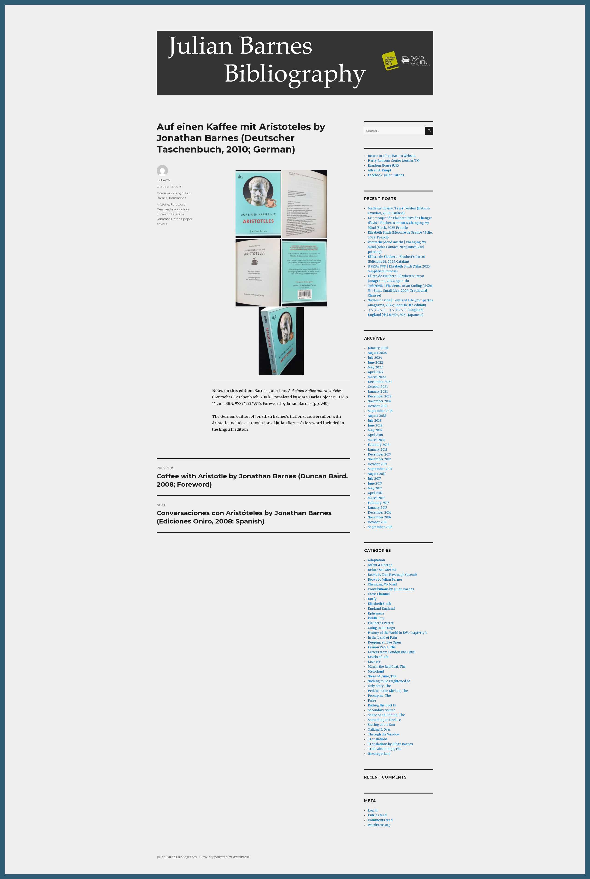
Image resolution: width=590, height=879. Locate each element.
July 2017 (374, 479)
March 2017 (376, 498)
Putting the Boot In (382, 705)
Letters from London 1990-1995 (391, 652)
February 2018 (378, 445)
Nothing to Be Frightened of (389, 681)
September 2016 (380, 527)
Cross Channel (379, 594)
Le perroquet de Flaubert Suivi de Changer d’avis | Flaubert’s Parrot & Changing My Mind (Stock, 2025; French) (400, 223)
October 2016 (377, 522)
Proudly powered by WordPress (225, 857)
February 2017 (378, 503)
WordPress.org (379, 825)
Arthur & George (380, 565)
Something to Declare (384, 720)
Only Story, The (379, 686)
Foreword (178, 204)
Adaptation (376, 560)
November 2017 (379, 459)
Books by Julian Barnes (385, 580)
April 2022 (376, 372)
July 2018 (374, 421)
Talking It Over (379, 730)
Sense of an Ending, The (386, 715)
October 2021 (378, 387)
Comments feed (380, 820)
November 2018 (379, 401)
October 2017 (377, 464)
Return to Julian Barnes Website (392, 156)
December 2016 (379, 512)
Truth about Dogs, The (384, 749)
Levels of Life (378, 657)
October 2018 (377, 406)
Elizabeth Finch (379, 604)
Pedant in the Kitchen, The (388, 691)
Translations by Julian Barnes (390, 744)
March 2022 (377, 377)
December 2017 (379, 454)
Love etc (374, 662)
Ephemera (376, 613)
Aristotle (163, 204)
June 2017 (375, 483)
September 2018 (380, 411)
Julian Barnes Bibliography (177, 857)
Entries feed (377, 815)
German (163, 209)
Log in (373, 810)
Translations (177, 198)
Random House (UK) (383, 166)
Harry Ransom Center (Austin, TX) (393, 161)
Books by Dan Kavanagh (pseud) (392, 575)
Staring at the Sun (381, 725)
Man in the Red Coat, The (387, 667)
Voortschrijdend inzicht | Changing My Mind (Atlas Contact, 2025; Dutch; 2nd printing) (397, 247)
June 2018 (375, 425)
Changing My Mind (382, 584)
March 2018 (376, 440)
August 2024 (377, 353)
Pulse (372, 701)
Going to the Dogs (381, 628)
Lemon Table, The (382, 647)
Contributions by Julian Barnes (391, 589)
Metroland (376, 671)
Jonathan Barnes (169, 219)
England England (381, 609)
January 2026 (378, 348)
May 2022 (375, 367)
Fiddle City (376, 618)
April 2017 (375, 493)
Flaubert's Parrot (380, 623)
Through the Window (384, 734)
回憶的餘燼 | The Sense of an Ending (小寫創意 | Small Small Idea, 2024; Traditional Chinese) (400, 290)
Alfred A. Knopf (379, 170)
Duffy (372, 599)
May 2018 (375, 430)
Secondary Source (381, 710)
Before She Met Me (382, 570)
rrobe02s (163, 180)
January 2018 (377, 450)
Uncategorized (379, 754)
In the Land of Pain (382, 638)
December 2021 (380, 382)
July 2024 (375, 358)
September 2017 (380, 469)
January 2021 (378, 392)
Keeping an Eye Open (384, 642)
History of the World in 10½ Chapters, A (397, 633)
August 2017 (377, 474)
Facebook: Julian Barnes (386, 175)
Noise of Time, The (382, 676)
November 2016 (379, 517)
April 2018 (375, 435)
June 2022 (375, 363)
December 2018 (379, 396)
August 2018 (377, 416)
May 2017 (375, 488)
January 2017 (377, 508)
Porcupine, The (379, 696)
